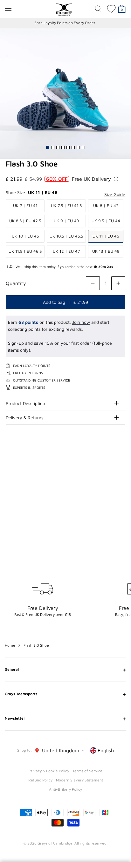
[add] (118, 283)
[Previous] (108, 471)
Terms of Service (87, 770)
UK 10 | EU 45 (25, 235)
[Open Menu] (8, 8)
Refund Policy (40, 780)
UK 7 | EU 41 (25, 205)
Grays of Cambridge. (55, 843)
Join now (81, 322)
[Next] (121, 471)
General (65, 669)
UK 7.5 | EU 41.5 (66, 205)
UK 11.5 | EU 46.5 (25, 251)
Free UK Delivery (91, 179)
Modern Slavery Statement (79, 780)
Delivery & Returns (24, 417)
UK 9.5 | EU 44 (106, 220)
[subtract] (93, 283)
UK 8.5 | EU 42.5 (25, 220)
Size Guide (114, 194)
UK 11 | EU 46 (106, 235)
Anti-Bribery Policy (65, 789)
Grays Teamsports (65, 693)
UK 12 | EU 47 (66, 251)
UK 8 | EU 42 (106, 205)
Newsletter (65, 718)
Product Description (25, 403)
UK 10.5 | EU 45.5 (66, 235)
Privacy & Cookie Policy (49, 770)
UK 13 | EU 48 (106, 251)
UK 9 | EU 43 (66, 220)
